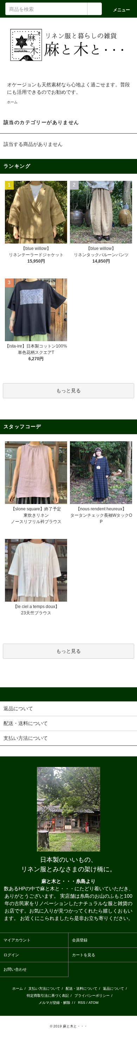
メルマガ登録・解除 (54, 1003)
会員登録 (79, 940)
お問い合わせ (15, 969)
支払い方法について (44, 988)
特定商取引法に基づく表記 (48, 995)
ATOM (93, 1003)
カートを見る (83, 955)
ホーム (12, 102)
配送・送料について (81, 988)
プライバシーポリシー (92, 995)
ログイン (11, 955)
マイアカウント (17, 940)
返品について (113, 988)
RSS (81, 1003)
